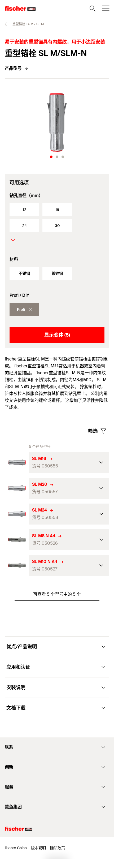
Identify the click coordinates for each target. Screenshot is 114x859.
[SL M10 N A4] (17, 565)
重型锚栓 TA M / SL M (28, 24)
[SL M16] (17, 462)
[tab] (51, 157)
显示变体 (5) (57, 335)
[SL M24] (17, 514)
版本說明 (38, 847)
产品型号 (13, 68)
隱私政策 (57, 847)
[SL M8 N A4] (17, 540)
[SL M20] (17, 488)
